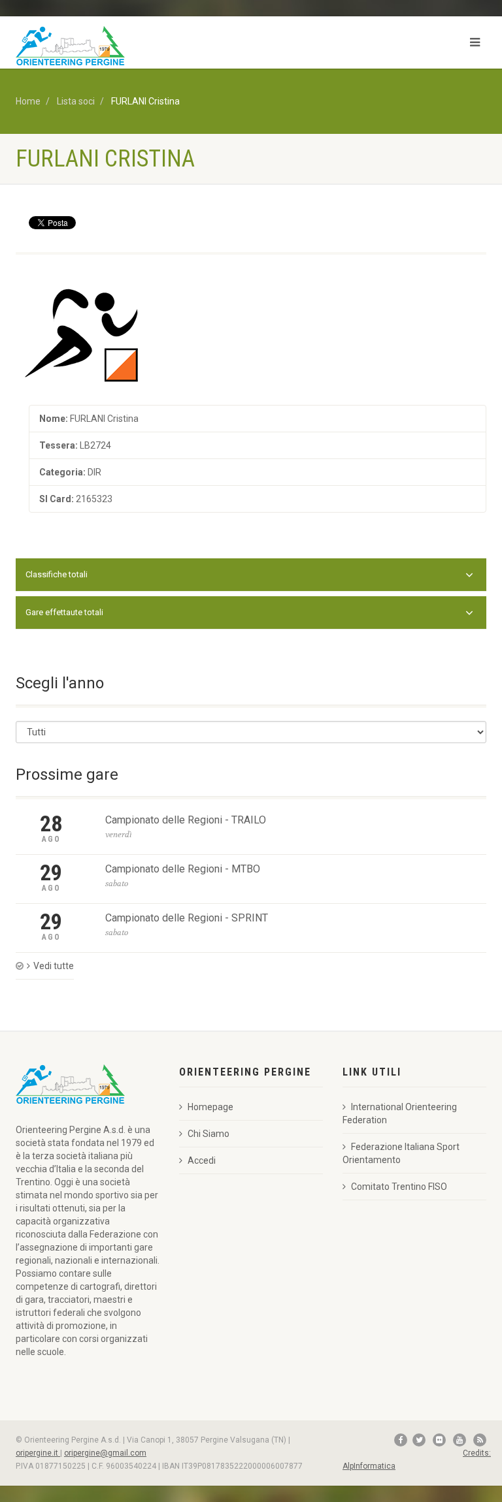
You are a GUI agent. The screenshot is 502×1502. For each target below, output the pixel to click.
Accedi (202, 1160)
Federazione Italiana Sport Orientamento (401, 1153)
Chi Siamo (208, 1133)
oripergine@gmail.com (105, 1453)
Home (28, 101)
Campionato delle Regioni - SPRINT (186, 918)
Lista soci (76, 101)
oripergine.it (38, 1453)
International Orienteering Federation (400, 1113)
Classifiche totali (56, 574)
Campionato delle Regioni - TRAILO (185, 820)
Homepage (210, 1107)
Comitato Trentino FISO (399, 1186)
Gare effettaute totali (64, 612)
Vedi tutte (53, 966)
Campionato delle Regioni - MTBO (182, 869)
